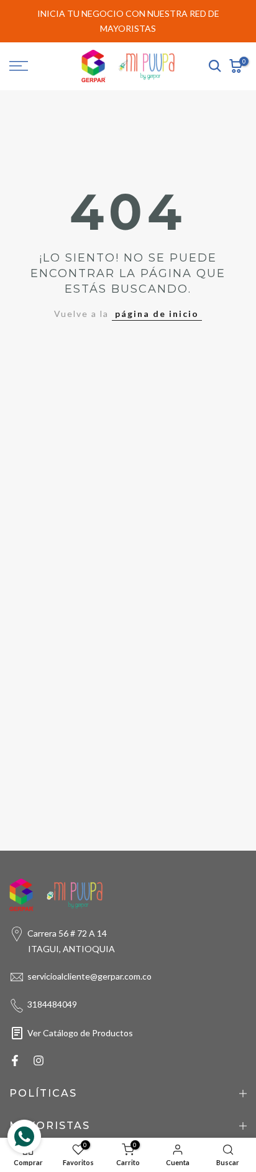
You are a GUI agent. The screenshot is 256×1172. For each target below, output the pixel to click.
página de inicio (157, 313)
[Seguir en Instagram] (38, 1060)
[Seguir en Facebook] (15, 1060)
